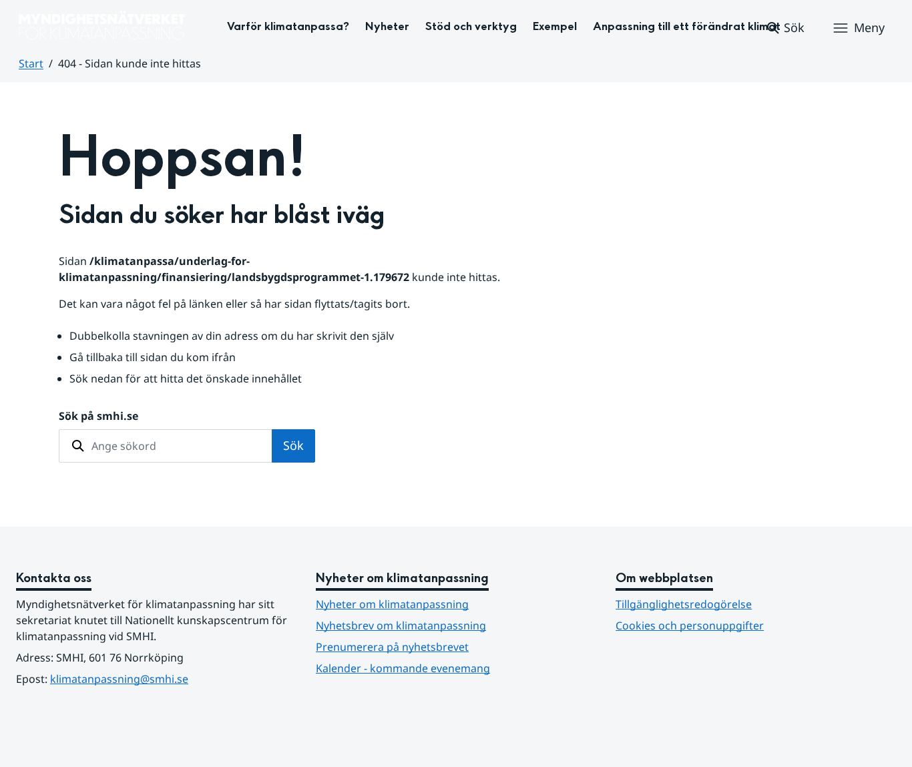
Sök (293, 445)
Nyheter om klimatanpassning (392, 604)
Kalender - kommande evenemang (403, 668)
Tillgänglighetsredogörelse (684, 604)
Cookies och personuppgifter (690, 625)
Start (31, 63)
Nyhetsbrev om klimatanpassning (401, 625)
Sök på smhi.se (98, 416)
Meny (869, 27)
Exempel (555, 26)
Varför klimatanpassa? (288, 26)
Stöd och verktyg (471, 26)
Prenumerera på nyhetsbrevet (456, 646)
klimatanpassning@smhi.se (119, 679)
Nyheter (387, 26)
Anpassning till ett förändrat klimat (686, 26)
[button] (785, 28)
